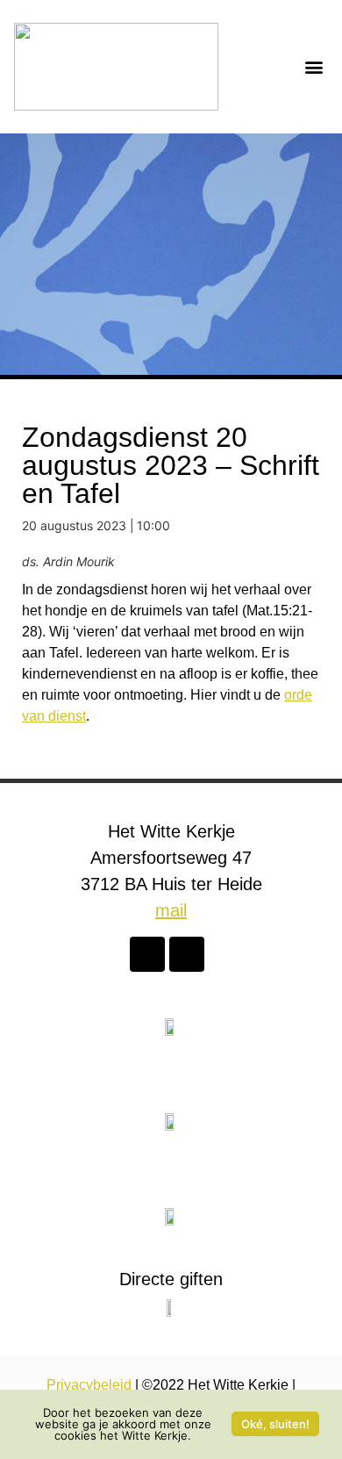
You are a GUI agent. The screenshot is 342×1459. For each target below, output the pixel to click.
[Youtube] (186, 954)
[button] (313, 67)
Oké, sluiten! (275, 1424)
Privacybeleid (89, 1384)
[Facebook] (147, 954)
